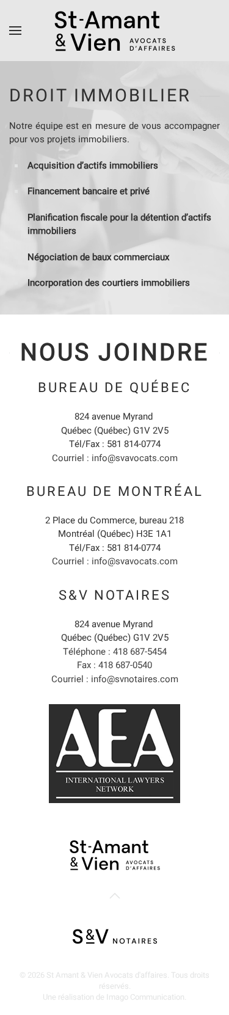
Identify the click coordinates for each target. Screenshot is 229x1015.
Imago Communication (145, 997)
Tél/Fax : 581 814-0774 (115, 444)
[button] (15, 30)
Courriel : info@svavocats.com (115, 458)
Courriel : (114, 679)
